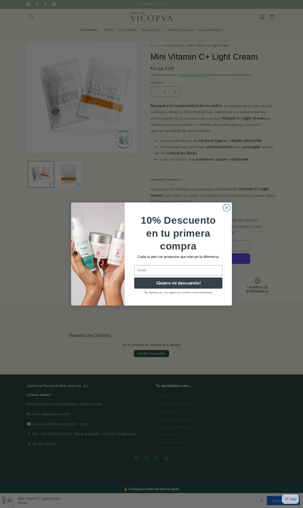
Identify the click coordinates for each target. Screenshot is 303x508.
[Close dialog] (226, 207)
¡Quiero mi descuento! (178, 283)
